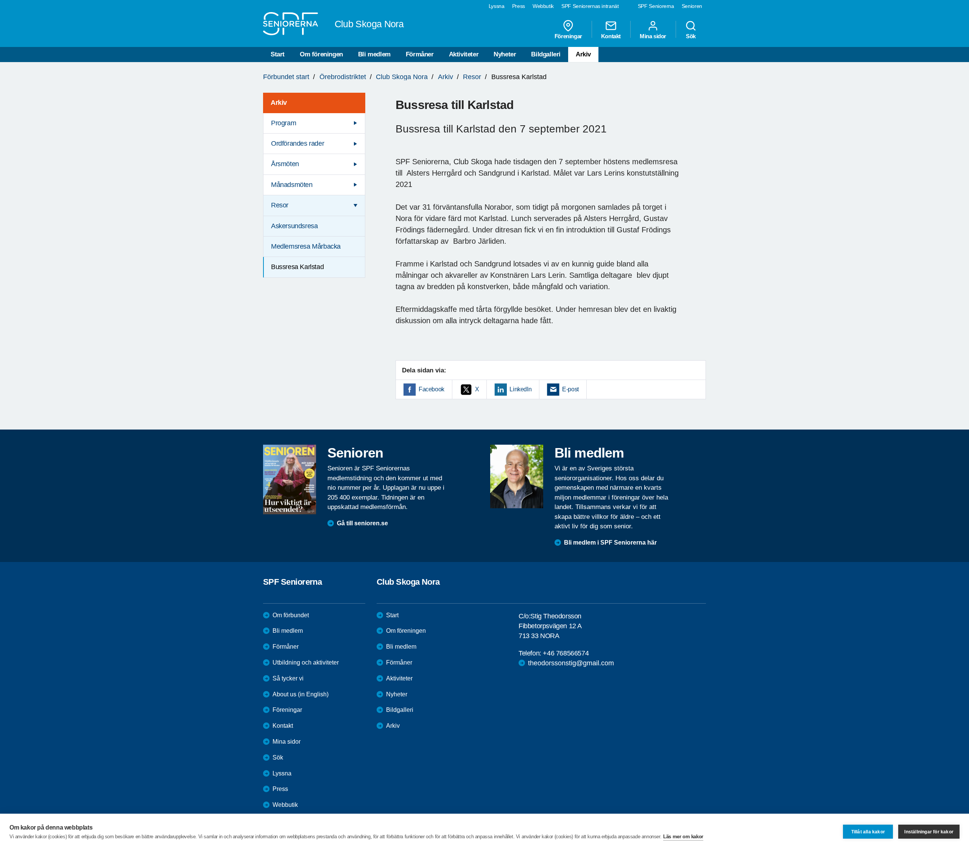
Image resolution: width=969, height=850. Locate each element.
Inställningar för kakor (928, 831)
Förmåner (420, 54)
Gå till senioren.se (362, 523)
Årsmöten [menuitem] (285, 164)
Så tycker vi (288, 678)
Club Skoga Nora (402, 76)
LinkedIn (520, 389)
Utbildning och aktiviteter (306, 662)
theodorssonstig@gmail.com (571, 663)
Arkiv (583, 54)
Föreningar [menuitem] (568, 36)
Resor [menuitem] (279, 205)
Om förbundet (291, 615)
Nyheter (505, 54)
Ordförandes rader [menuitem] (297, 143)
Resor (472, 76)
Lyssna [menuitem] (497, 6)
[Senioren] (289, 479)
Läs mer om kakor (683, 836)
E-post (570, 389)
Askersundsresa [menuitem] (294, 226)
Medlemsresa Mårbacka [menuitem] (306, 246)
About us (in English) (301, 694)
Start (278, 54)
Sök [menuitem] (691, 36)
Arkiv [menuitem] (279, 102)
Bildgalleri (546, 54)
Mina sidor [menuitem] (653, 36)
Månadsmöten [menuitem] (292, 184)
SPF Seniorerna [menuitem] (656, 6)
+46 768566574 (566, 653)
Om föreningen (321, 54)
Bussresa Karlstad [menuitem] (297, 267)
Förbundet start (286, 76)
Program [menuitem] (283, 123)
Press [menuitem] (518, 6)
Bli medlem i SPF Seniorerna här (610, 542)
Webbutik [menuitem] (543, 6)
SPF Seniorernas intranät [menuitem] (590, 6)
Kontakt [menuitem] (611, 36)
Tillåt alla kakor (868, 831)
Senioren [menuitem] (692, 6)
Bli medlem (374, 54)
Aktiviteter (464, 54)
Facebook (431, 389)
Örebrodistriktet (342, 76)
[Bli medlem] (516, 476)
